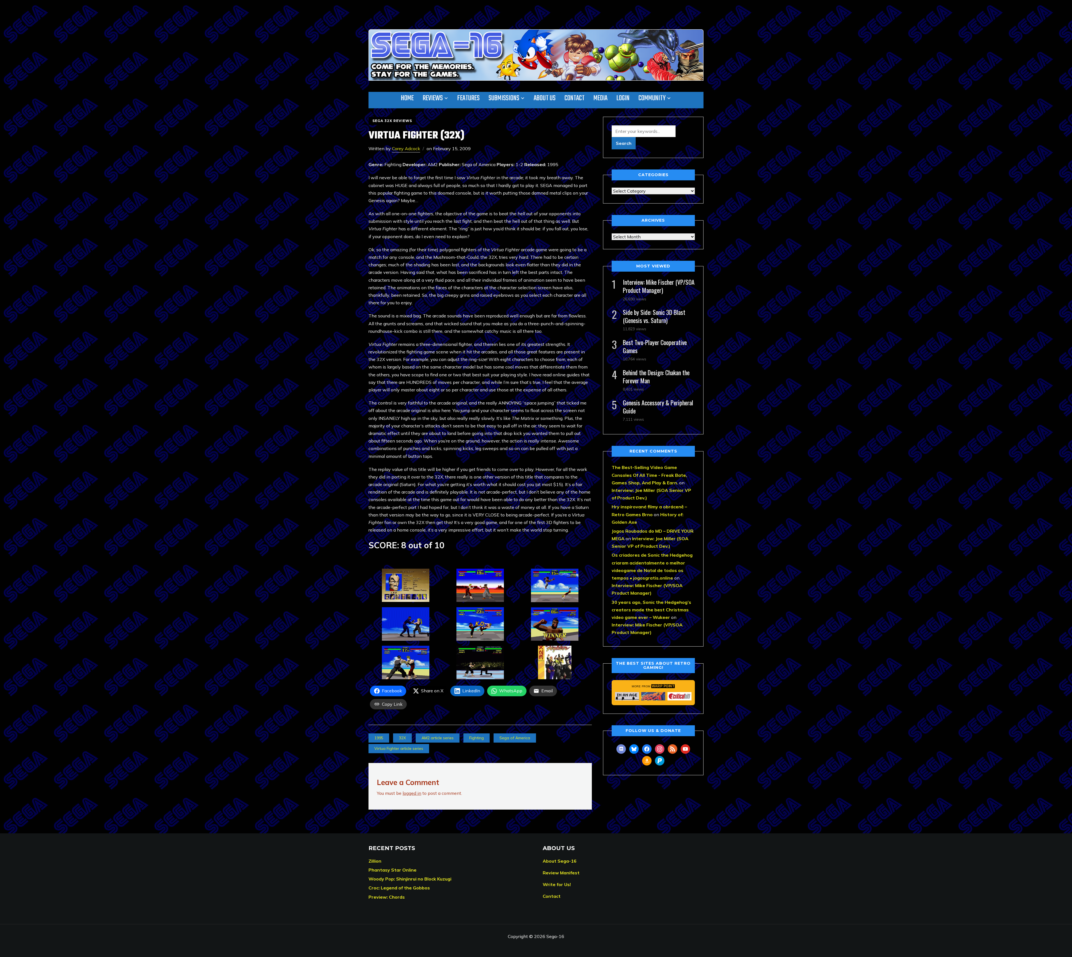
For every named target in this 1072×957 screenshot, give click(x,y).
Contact (574, 98)
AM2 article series (438, 737)
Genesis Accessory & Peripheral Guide (658, 406)
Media (600, 98)
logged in (412, 793)
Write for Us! (557, 884)
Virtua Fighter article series (398, 748)
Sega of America (514, 737)
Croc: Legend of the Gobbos (399, 888)
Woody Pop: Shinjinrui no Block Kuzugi (409, 879)
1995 (378, 737)
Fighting (476, 737)
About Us (545, 98)
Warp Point (663, 686)
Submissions (504, 98)
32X (402, 737)
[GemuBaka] (653, 696)
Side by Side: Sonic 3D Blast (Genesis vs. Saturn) (654, 316)
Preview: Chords (386, 897)
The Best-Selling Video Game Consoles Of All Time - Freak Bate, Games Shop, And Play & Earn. (649, 475)
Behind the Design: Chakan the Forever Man (656, 376)
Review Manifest (561, 872)
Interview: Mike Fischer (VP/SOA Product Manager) (659, 286)
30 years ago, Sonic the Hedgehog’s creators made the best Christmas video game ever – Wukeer (651, 609)
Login (623, 98)
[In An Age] (627, 696)
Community (652, 98)
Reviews (433, 98)
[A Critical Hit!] (679, 696)
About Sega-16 (559, 861)
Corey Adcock (406, 148)
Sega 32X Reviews (392, 121)
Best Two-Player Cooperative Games (655, 346)
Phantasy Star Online (392, 870)
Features (468, 98)
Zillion (374, 861)
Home (407, 98)
